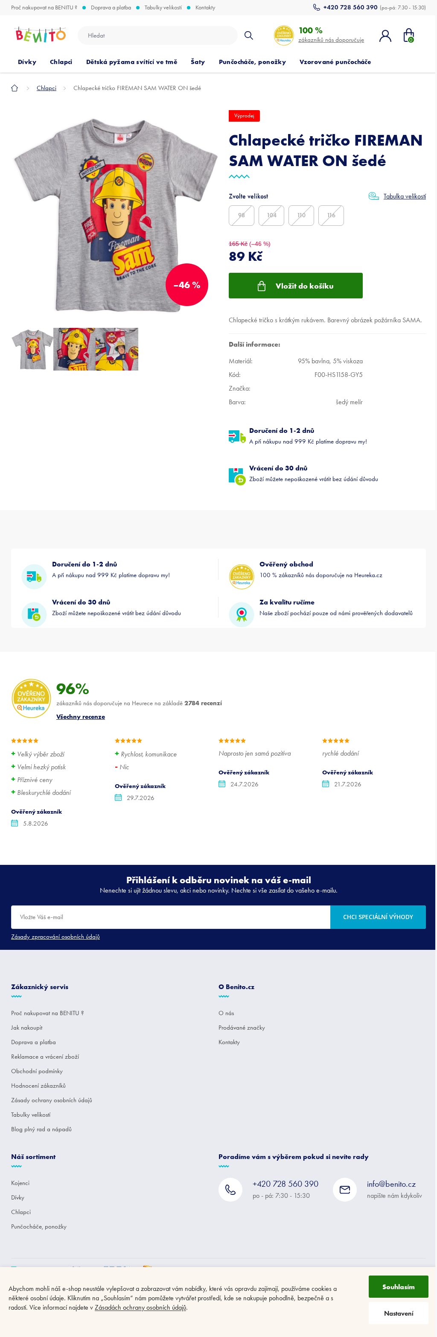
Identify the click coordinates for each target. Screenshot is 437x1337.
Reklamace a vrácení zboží (45, 1056)
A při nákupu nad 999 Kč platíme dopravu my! (308, 435)
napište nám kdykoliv (394, 1189)
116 (331, 215)
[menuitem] (27, 62)
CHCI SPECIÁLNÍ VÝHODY (378, 917)
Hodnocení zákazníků (38, 1085)
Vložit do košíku (305, 286)
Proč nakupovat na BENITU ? (44, 7)
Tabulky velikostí (163, 7)
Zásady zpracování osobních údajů (55, 936)
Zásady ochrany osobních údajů (51, 1100)
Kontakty (205, 7)
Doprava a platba (111, 7)
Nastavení (399, 1313)
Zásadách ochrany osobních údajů (140, 1307)
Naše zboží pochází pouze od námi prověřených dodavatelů (336, 607)
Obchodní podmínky (37, 1071)
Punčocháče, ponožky (39, 1226)
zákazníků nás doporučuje (331, 34)
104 (272, 215)
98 (241, 215)
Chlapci (21, 1212)
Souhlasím (398, 1286)
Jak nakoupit (26, 1027)
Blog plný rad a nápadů (41, 1129)
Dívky (17, 1197)
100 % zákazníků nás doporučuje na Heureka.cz (320, 569)
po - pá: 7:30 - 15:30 (285, 1189)
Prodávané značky (241, 1027)
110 (301, 215)
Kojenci (20, 1183)
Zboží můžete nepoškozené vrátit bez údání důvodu (313, 473)
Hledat (249, 35)
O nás (226, 1013)
